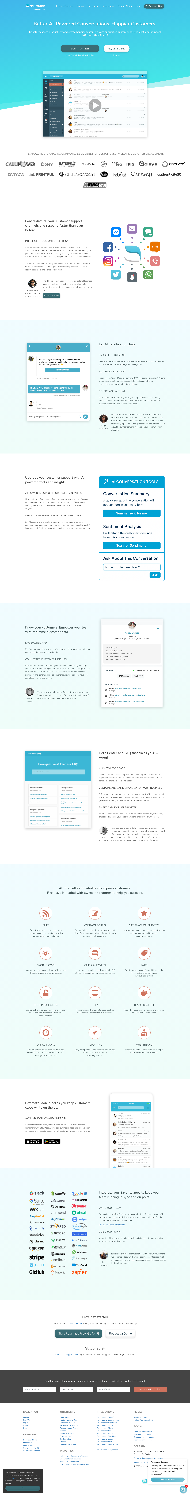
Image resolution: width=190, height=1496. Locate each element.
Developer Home (30, 1440)
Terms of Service (67, 1433)
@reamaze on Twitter (143, 1434)
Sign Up (26, 1420)
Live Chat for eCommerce (70, 1459)
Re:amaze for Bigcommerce (108, 1420)
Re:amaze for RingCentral (107, 1444)
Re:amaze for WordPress (107, 1422)
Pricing (80, 6)
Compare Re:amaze (68, 1444)
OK (23, 1488)
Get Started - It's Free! (150, 1389)
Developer (93, 6)
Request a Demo (120, 1333)
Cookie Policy (65, 1439)
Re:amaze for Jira (104, 1431)
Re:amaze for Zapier (105, 1439)
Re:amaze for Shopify (105, 1417)
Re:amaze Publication (69, 1422)
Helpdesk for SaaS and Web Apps (74, 1456)
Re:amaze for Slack (105, 1428)
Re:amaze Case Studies (69, 1425)
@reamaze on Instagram (144, 1437)
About (25, 1425)
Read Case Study (51, 295)
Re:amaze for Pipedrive (106, 1436)
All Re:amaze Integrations (107, 1450)
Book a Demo (65, 1417)
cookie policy (14, 1478)
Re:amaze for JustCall (106, 1441)
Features (64, 6)
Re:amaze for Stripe (105, 1425)
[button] (183, 1489)
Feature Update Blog (68, 1420)
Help (25, 1428)
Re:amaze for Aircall (105, 1433)
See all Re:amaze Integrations (112, 1224)
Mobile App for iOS (141, 1417)
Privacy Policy (65, 1436)
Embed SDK (28, 1442)
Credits (63, 1441)
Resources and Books (69, 1428)
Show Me (116, 55)
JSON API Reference (31, 1451)
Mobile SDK (28, 1445)
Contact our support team (66, 1354)
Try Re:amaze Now (154, 6)
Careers (63, 1431)
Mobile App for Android (143, 1420)
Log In (25, 1422)
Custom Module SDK (31, 1448)
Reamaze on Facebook (143, 1432)
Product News (125, 6)
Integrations (108, 6)
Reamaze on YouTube (143, 1440)
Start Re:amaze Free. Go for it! (78, 1333)
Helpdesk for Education (69, 1461)
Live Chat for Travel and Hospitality (74, 1464)
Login (138, 6)
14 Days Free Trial (74, 1323)
